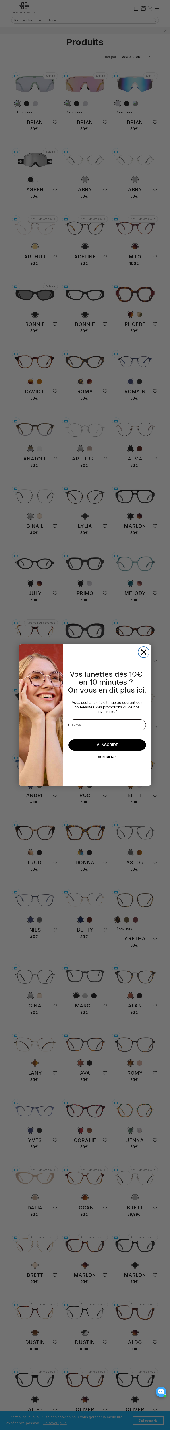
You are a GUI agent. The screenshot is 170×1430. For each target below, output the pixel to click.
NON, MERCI (107, 757)
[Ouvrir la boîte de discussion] (161, 1392)
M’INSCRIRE (107, 745)
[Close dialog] (143, 652)
